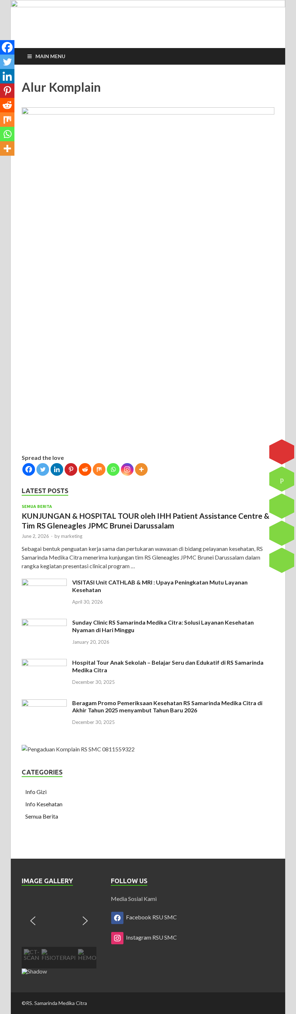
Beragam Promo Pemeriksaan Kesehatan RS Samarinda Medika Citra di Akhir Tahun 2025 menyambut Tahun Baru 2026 (167, 706)
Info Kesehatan (43, 804)
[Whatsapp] (113, 469)
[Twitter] (42, 469)
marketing (71, 536)
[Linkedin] (57, 469)
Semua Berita (37, 506)
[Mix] (99, 469)
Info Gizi (36, 791)
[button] (33, 921)
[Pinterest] (71, 469)
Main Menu (50, 56)
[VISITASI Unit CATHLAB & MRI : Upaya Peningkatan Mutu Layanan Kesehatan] (44, 582)
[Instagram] (127, 469)
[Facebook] (28, 469)
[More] (141, 469)
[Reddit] (85, 469)
